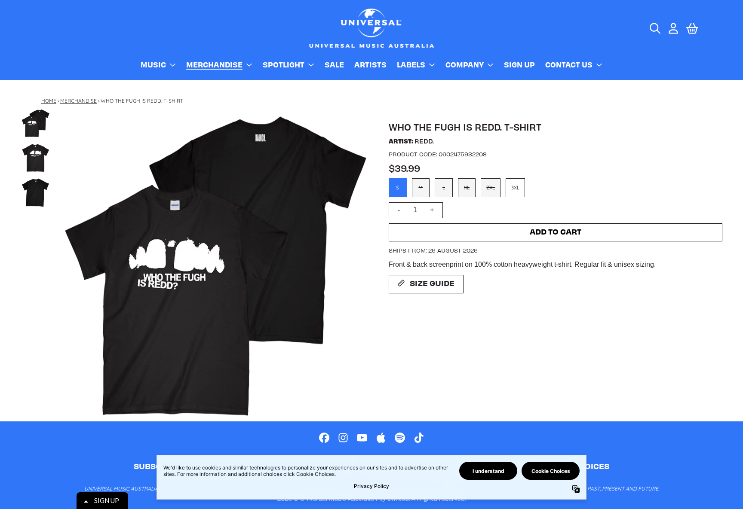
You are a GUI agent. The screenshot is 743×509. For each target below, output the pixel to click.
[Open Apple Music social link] (381, 437)
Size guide (432, 283)
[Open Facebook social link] (324, 437)
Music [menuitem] (153, 64)
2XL (490, 187)
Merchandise (78, 101)
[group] (35, 123)
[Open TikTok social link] (418, 437)
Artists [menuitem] (370, 64)
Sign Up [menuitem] (519, 64)
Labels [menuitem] (411, 64)
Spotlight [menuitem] (283, 64)
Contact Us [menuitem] (569, 64)
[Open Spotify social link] (399, 437)
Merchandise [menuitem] (214, 64)
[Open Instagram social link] (343, 437)
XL (467, 187)
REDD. (424, 141)
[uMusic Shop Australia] (371, 28)
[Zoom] (215, 264)
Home (48, 101)
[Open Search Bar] (654, 28)
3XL (515, 187)
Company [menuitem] (464, 64)
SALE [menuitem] (334, 64)
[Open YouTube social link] (362, 437)
